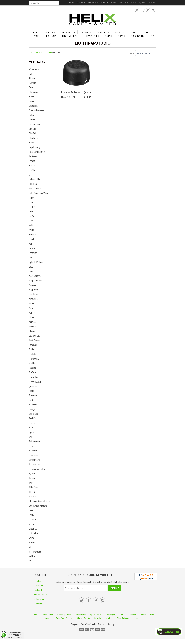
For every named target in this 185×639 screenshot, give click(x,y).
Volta (31, 537)
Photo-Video (49, 32)
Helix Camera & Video (38, 193)
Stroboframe (34, 459)
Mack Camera (35, 275)
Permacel (33, 344)
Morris (31, 308)
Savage (32, 409)
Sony (31, 446)
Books (36, 36)
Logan (31, 266)
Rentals (108, 36)
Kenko (31, 229)
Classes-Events (92, 36)
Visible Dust (34, 533)
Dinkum (32, 119)
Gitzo (31, 174)
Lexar (31, 257)
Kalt (31, 225)
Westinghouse (35, 551)
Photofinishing (137, 36)
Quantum (33, 386)
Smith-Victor (34, 441)
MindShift (33, 298)
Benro (31, 87)
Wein (31, 547)
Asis (30, 73)
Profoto (32, 372)
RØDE (31, 400)
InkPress (32, 216)
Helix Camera (35, 188)
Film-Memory (51, 36)
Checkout (152, 2)
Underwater (86, 32)
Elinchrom (33, 138)
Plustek (32, 367)
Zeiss (31, 560)
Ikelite (32, 206)
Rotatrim (33, 395)
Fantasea (33, 156)
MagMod (32, 285)
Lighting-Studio (68, 32)
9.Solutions (34, 69)
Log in (127, 2)
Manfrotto (33, 289)
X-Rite (32, 556)
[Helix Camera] (92, 20)
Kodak (31, 239)
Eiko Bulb (33, 133)
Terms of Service (93, 2)
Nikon (31, 317)
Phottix (32, 363)
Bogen (31, 96)
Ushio (31, 515)
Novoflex (33, 326)
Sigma (31, 432)
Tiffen (32, 492)
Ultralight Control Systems (41, 501)
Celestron (33, 105)
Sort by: (132, 53)
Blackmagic (34, 92)
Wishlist (133, 2)
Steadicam (33, 455)
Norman (32, 321)
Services (121, 36)
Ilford (31, 211)
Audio (35, 32)
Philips (32, 349)
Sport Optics (103, 32)
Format (32, 161)
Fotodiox (33, 165)
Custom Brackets (36, 110)
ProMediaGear (35, 381)
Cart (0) (144, 2)
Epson (31, 142)
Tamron (32, 478)
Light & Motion (36, 262)
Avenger (32, 82)
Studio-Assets (35, 464)
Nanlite (32, 312)
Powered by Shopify (106, 624)
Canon (31, 101)
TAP (31, 482)
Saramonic (33, 404)
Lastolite (33, 252)
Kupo (31, 243)
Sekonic (32, 423)
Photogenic (34, 358)
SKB (31, 436)
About (120, 2)
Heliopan (33, 184)
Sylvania (32, 473)
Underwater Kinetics (38, 505)
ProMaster (33, 377)
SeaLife (32, 418)
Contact (113, 2)
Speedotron (34, 450)
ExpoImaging (34, 147)
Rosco (31, 390)
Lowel (31, 271)
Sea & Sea (33, 413)
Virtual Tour (104, 2)
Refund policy (81, 2)
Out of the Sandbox (89, 624)
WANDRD (33, 542)
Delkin (31, 115)
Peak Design (34, 340)
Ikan (31, 202)
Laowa (32, 248)
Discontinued (34, 124)
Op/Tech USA (34, 335)
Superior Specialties (37, 469)
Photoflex (33, 354)
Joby (31, 220)
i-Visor (31, 197)
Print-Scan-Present (70, 36)
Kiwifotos (33, 234)
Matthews (33, 294)
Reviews (71, 2)
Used (152, 36)
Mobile (134, 32)
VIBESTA (33, 528)
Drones (146, 32)
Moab (31, 303)
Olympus (32, 331)
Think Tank (33, 487)
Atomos (32, 78)
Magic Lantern (35, 280)
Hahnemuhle (34, 179)
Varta (31, 524)
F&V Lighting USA (37, 151)
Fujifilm (32, 170)
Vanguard (33, 519)
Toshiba (32, 496)
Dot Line (32, 128)
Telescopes (120, 32)
